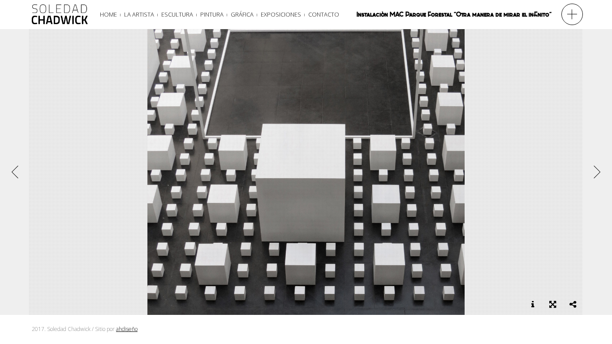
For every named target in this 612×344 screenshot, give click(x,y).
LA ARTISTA (139, 14)
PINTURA (212, 14)
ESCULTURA (177, 14)
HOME (108, 14)
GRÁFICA (242, 14)
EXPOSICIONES (281, 14)
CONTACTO (323, 14)
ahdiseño (127, 329)
